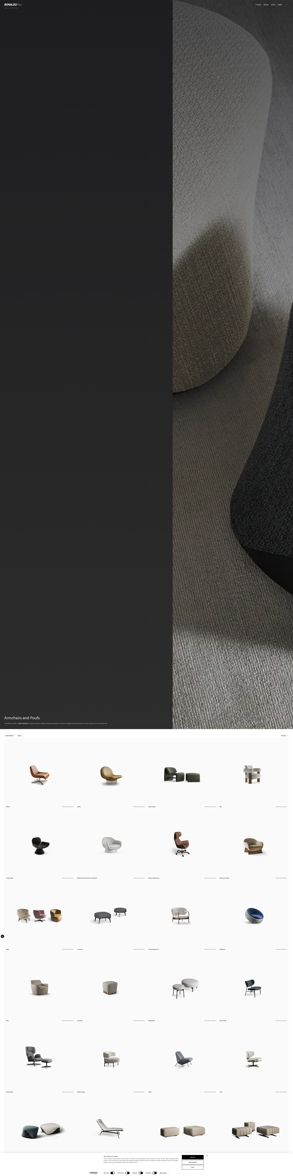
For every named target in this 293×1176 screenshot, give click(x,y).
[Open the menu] (286, 4)
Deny (192, 1167)
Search (273, 4)
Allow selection (193, 1162)
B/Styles (266, 4)
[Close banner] (207, 1155)
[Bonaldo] (13, 5)
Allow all (192, 1157)
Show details (163, 1173)
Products (258, 4)
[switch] (127, 1173)
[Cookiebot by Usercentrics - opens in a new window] (93, 1173)
